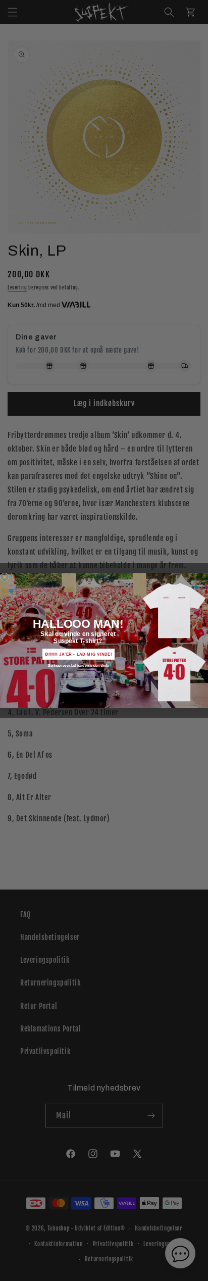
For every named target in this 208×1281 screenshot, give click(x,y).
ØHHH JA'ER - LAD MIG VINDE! (79, 654)
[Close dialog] (5, 577)
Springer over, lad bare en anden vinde (78, 666)
